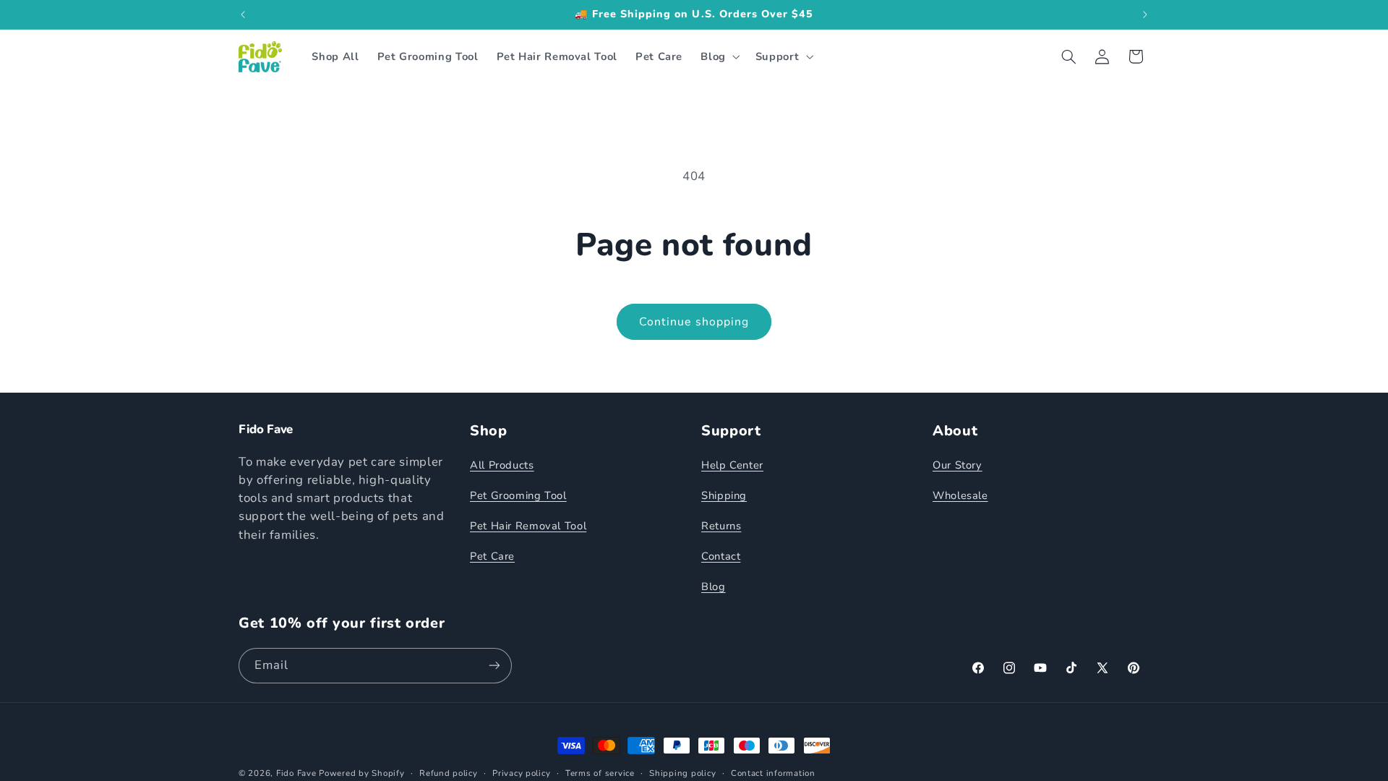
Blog (713, 586)
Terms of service (600, 773)
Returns (721, 525)
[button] (719, 56)
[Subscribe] (494, 665)
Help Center (732, 465)
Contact (720, 556)
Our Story (957, 465)
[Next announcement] (1145, 14)
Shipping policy (682, 773)
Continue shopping (694, 322)
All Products (502, 465)
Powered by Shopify (361, 773)
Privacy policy (521, 773)
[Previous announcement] (243, 14)
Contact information (773, 773)
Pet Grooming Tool (518, 495)
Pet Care (492, 556)
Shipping (724, 495)
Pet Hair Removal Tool (528, 525)
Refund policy (448, 773)
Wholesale (960, 495)
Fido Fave (296, 773)
